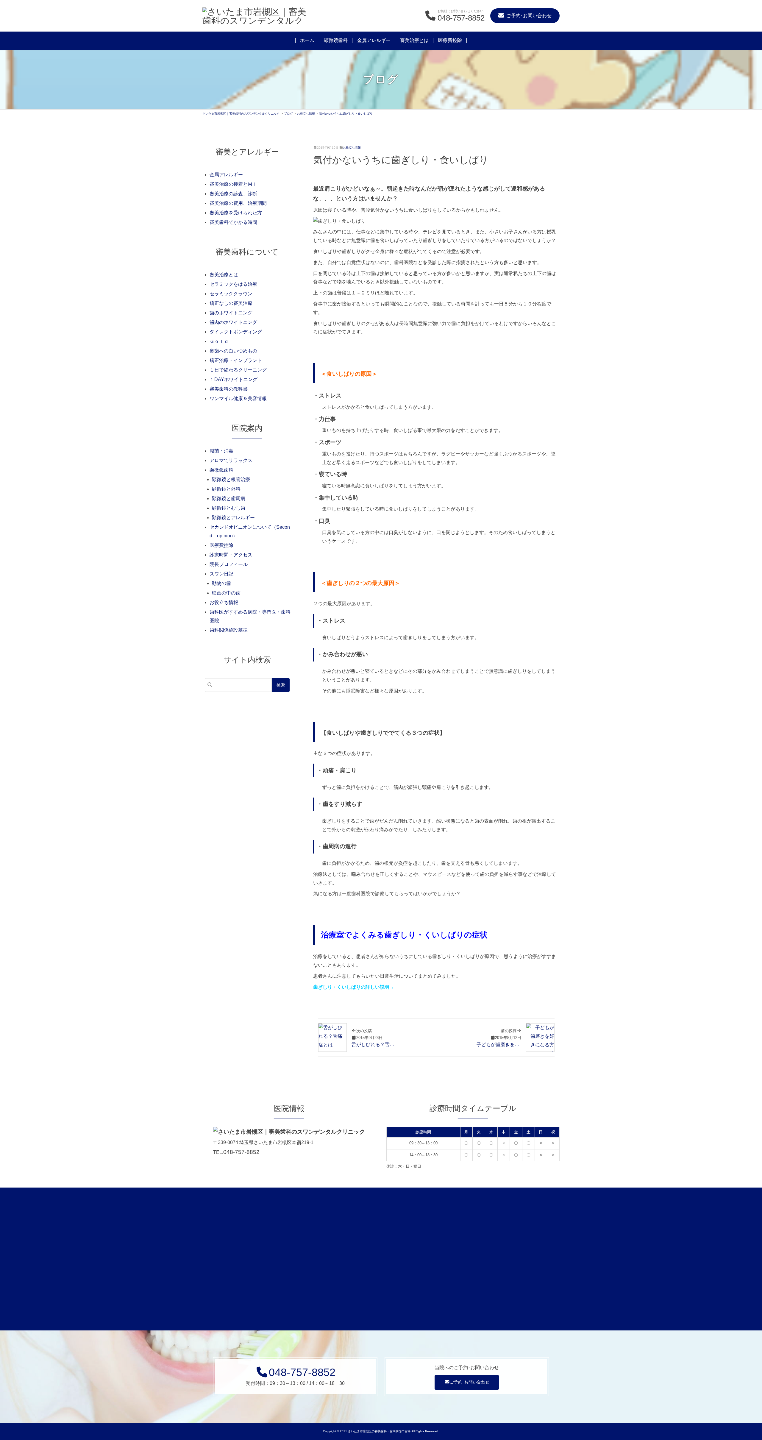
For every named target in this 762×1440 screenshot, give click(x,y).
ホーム (307, 40)
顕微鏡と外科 (226, 489)
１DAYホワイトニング (233, 379)
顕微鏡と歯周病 (228, 498)
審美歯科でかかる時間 (233, 222)
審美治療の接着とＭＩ (233, 184)
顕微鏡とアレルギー (233, 517)
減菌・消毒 (221, 450)
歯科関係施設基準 (229, 630)
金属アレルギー (374, 40)
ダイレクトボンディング (236, 331)
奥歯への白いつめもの (233, 350)
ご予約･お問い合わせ (469, 1382)
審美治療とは (414, 40)
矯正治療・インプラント (236, 360)
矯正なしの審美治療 (231, 303)
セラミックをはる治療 (233, 284)
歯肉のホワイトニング (233, 322)
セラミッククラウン (231, 293)
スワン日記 (221, 573)
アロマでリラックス (231, 460)
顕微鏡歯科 (336, 40)
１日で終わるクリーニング (238, 369)
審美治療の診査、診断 (233, 193)
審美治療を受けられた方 (236, 212)
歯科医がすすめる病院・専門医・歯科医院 (250, 616)
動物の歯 (221, 583)
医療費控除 (450, 40)
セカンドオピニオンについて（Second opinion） (250, 531)
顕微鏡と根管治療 (231, 479)
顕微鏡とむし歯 (228, 508)
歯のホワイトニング (231, 312)
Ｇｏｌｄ (219, 341)
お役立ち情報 (352, 147)
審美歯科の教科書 (229, 388)
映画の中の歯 (226, 592)
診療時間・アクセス (231, 554)
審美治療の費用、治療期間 (238, 203)
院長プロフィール (229, 564)
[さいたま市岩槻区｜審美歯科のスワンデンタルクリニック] (256, 15)
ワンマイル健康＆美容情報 (238, 398)
